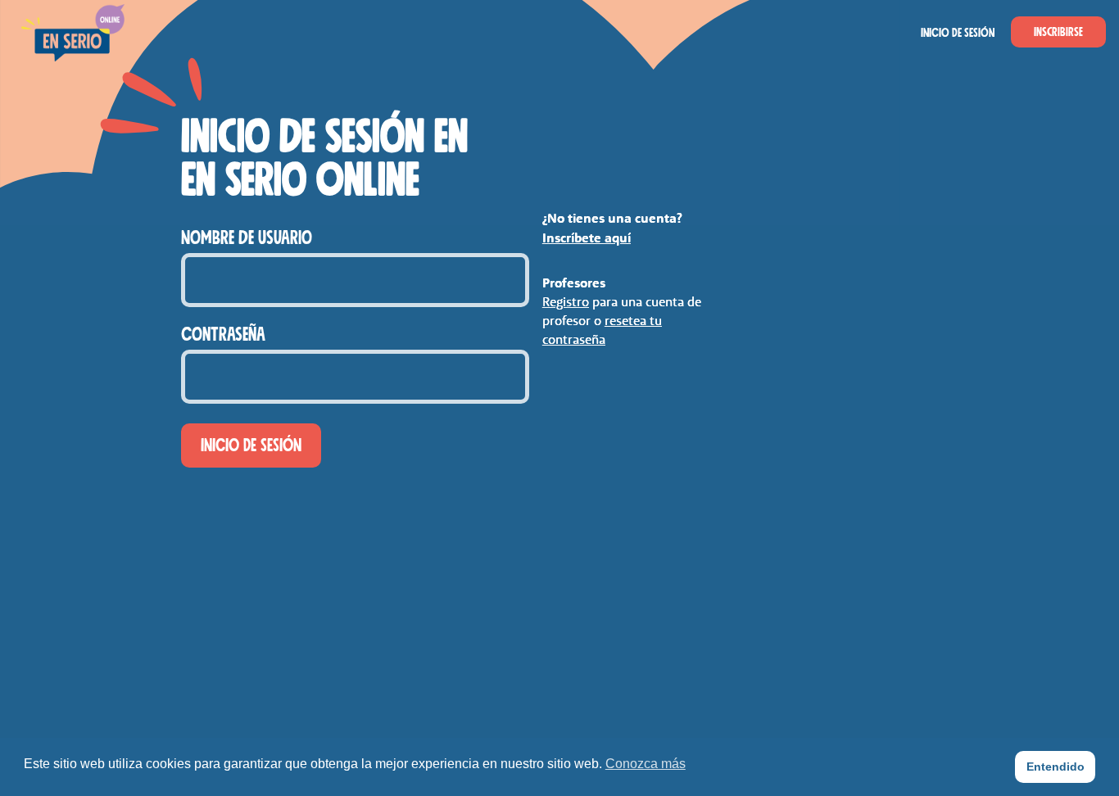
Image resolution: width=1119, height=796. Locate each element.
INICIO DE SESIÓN (957, 32)
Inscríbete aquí (586, 237)
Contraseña (223, 335)
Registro (565, 301)
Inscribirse (1058, 31)
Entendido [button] (1055, 766)
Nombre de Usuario (246, 238)
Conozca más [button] (645, 764)
